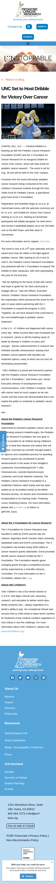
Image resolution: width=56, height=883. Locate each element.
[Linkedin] (43, 677)
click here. (45, 241)
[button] (28, 43)
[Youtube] (28, 677)
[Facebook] (12, 677)
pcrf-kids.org (20, 507)
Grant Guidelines (15, 740)
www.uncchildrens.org (12, 631)
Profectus (37, 747)
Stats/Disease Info (16, 733)
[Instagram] (35, 677)
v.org (29, 578)
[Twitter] (20, 677)
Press (8, 754)
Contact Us (15, 26)
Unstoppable (21, 747)
